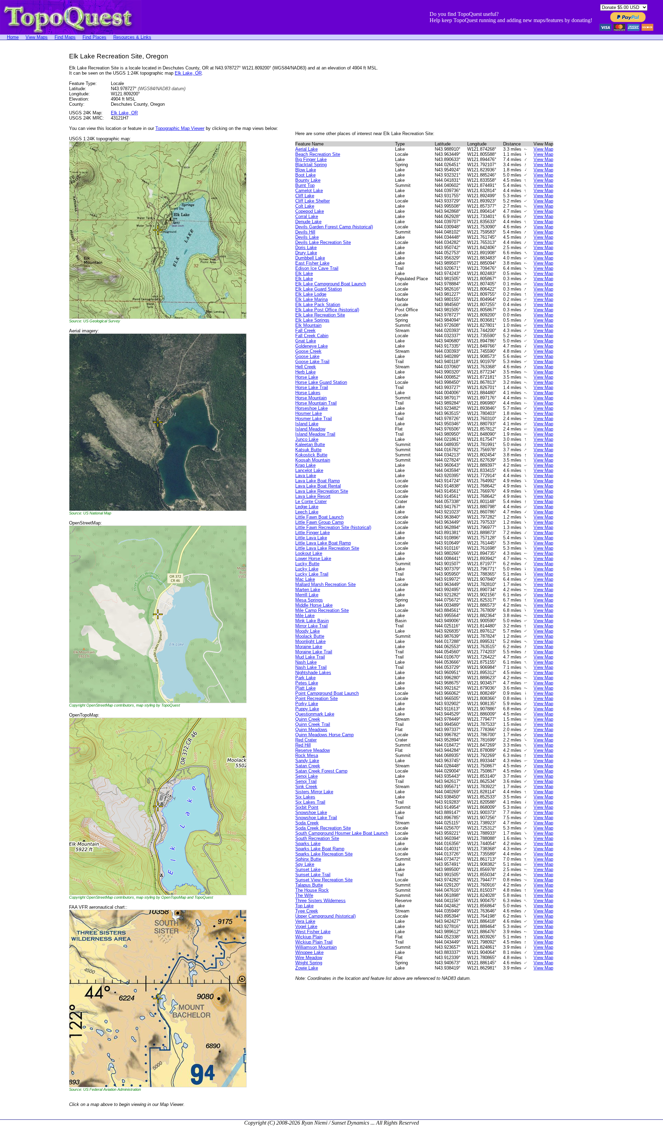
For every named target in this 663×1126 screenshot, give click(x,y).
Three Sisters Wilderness (320, 900)
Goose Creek (308, 351)
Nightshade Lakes (313, 672)
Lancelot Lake (309, 470)
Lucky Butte (307, 563)
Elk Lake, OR (188, 73)
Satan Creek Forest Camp (321, 771)
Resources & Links (132, 37)
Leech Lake (306, 511)
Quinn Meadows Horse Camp (324, 734)
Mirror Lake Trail (311, 625)
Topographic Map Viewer (179, 128)
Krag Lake (305, 465)
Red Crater (306, 739)
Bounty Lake (307, 180)
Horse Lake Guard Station (321, 382)
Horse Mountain (311, 397)
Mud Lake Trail (310, 657)
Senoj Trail (306, 781)
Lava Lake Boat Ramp (317, 480)
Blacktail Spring (311, 164)
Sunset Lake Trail (312, 874)
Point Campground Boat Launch (327, 693)
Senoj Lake (306, 776)
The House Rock (312, 890)
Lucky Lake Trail (311, 574)
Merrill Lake (306, 594)
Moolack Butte (309, 636)
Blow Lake (305, 169)
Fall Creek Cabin (311, 335)
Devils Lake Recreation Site (323, 242)
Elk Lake (304, 273)
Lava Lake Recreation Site (321, 491)
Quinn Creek (307, 719)
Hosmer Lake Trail (313, 418)
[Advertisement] (27, 156)
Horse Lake (306, 377)
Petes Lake (306, 682)
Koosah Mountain (312, 460)
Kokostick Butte (311, 454)
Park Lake (305, 677)
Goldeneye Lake (311, 346)
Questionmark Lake (314, 714)
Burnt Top (305, 185)
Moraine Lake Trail (313, 651)
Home (13, 37)
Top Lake (304, 905)
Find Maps (65, 37)
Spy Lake (304, 864)
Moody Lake (307, 631)
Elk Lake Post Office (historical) (327, 309)
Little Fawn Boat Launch (319, 517)
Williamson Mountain (316, 947)
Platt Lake (305, 688)
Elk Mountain (308, 325)
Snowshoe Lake (311, 812)
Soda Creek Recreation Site (323, 828)
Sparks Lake (307, 843)
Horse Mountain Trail (316, 403)
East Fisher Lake (312, 263)
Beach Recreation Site (317, 154)
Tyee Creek (306, 911)
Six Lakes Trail (310, 802)
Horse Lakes (307, 392)
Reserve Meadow (312, 750)
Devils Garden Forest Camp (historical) (334, 226)
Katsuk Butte (308, 449)
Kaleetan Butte (310, 444)
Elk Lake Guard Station (318, 289)
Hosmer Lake (308, 413)
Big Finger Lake (311, 159)
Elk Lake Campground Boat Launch (330, 283)
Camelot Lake (309, 190)
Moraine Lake (308, 646)
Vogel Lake (306, 926)
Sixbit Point (306, 807)
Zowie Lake (306, 968)
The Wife (304, 895)
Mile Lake (305, 615)
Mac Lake (305, 579)
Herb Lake (305, 372)
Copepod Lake (309, 211)
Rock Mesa (306, 755)
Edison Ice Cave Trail (316, 268)
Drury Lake (306, 252)
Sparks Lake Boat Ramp (319, 848)
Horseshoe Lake (311, 408)
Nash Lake (306, 662)
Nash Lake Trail (311, 667)
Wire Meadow (308, 957)
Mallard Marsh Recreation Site (325, 584)
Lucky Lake (306, 568)
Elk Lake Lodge (310, 294)
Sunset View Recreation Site (324, 879)
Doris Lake (306, 247)
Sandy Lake (307, 760)
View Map (543, 149)
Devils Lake (307, 237)
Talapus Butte (309, 885)
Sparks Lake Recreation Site (324, 854)
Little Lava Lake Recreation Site (327, 548)
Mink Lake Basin (312, 620)
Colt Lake (304, 206)
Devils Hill (305, 232)
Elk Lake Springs (312, 320)
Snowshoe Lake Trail (316, 817)
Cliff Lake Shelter (312, 201)
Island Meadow (310, 429)
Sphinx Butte (308, 859)
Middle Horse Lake (314, 605)
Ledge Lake (306, 506)
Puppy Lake (307, 708)
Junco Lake (306, 439)
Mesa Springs (309, 600)
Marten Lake (307, 589)
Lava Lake (305, 475)
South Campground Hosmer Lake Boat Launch (341, 833)
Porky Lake (306, 703)
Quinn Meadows (311, 729)
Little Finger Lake (312, 532)
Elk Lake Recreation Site (320, 315)
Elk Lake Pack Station (317, 304)
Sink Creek (306, 786)
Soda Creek (307, 822)
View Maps (37, 37)
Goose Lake (307, 356)
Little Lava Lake (311, 537)
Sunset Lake (307, 869)
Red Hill (303, 745)
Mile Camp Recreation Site (322, 610)
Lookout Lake (308, 553)
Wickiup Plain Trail (314, 942)
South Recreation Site (317, 838)
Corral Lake (306, 216)
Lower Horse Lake (313, 558)
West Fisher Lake (312, 931)
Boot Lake (305, 175)
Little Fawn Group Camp (319, 522)
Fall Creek (305, 330)
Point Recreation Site (316, 698)
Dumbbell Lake (310, 258)
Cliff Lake (304, 195)
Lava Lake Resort (312, 496)
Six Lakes (305, 796)
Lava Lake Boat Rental (318, 486)
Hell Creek (305, 366)
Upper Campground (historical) (325, 916)
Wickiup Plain (309, 936)
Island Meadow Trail (315, 434)
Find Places (94, 37)
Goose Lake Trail (312, 361)
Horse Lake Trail (311, 387)
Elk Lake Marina (311, 299)
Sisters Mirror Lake (314, 791)
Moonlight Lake (310, 641)
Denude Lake (308, 221)
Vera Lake (305, 921)
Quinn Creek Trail (312, 724)
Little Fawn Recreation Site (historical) (333, 527)
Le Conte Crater (311, 501)
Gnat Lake (305, 340)
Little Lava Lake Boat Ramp (323, 543)
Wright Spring (308, 962)
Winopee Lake (309, 952)
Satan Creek (307, 765)
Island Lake (306, 423)
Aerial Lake (306, 149)
